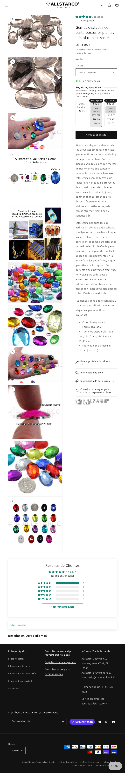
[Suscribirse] (63, 721)
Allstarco (32, 762)
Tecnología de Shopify (45, 762)
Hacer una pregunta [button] (62, 606)
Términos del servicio (83, 765)
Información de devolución (22, 673)
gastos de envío (86, 49)
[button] (6, 5)
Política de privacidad (89, 762)
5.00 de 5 (71, 572)
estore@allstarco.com (94, 703)
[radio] (82, 113)
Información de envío (19, 666)
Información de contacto (106, 765)
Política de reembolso (68, 762)
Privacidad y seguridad (20, 680)
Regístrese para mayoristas (60, 662)
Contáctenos (15, 688)
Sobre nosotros (16, 658)
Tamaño (79, 65)
